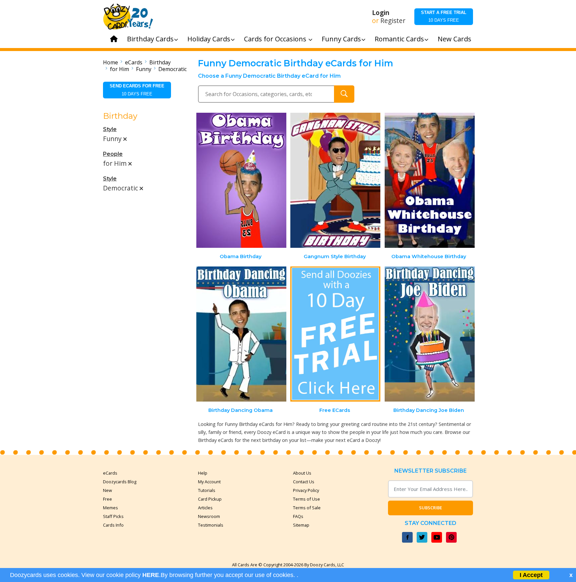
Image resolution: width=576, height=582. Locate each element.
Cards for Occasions (276, 38)
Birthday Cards (150, 38)
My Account (209, 481)
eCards (133, 62)
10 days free (443, 16)
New (107, 490)
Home (110, 62)
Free (107, 499)
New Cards (454, 38)
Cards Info (113, 525)
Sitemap (301, 525)
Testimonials (210, 525)
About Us (302, 473)
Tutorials (206, 490)
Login (380, 13)
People (113, 154)
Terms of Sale (307, 507)
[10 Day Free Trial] (335, 334)
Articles (205, 507)
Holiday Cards (208, 38)
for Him (119, 69)
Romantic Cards (399, 38)
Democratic (172, 69)
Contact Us (303, 481)
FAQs (298, 516)
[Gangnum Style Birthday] (335, 180)
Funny (143, 69)
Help (202, 473)
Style (110, 129)
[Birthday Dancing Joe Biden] (430, 334)
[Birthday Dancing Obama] (241, 334)
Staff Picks (113, 516)
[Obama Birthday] (241, 180)
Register (392, 21)
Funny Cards (341, 38)
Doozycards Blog (119, 481)
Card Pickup (210, 499)
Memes (110, 507)
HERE (150, 575)
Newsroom (209, 516)
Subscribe (430, 508)
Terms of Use (306, 499)
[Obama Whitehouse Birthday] (430, 180)
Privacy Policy (306, 490)
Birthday (160, 62)
